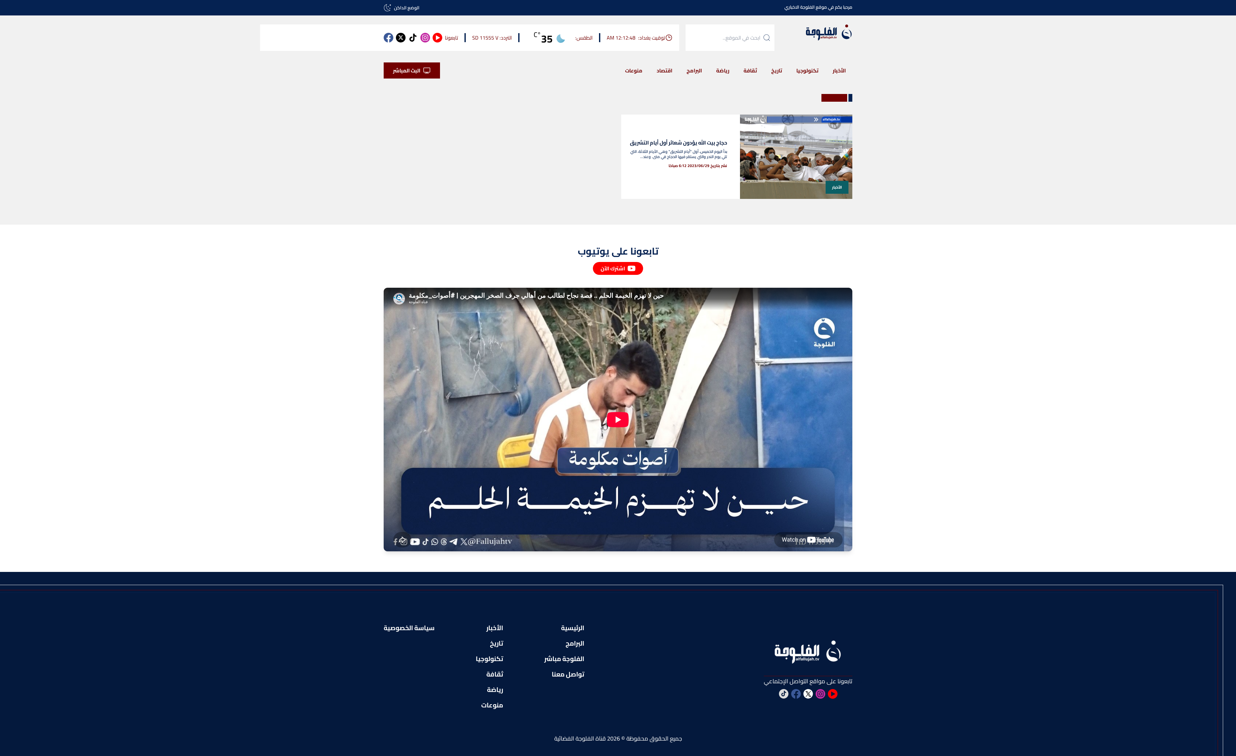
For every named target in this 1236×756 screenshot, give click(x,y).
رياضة (722, 70)
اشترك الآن (613, 268)
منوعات (633, 70)
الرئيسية (572, 627)
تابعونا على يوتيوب (618, 251)
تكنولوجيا (807, 70)
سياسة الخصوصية (409, 627)
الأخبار (839, 70)
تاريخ (776, 70)
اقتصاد (664, 70)
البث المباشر (406, 70)
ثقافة (750, 70)
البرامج (694, 70)
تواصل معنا (568, 674)
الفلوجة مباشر (564, 658)
